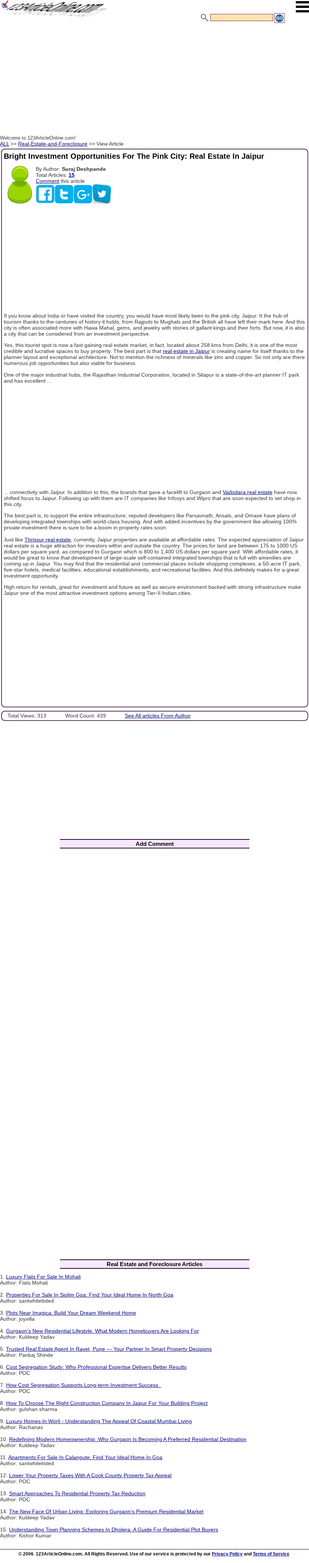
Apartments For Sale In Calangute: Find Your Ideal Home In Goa (85, 1457)
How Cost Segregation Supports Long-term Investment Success (83, 1385)
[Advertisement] (154, 80)
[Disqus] (154, 953)
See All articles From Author (158, 716)
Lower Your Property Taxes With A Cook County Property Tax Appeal (90, 1475)
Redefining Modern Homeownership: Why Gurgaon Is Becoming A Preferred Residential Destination (127, 1439)
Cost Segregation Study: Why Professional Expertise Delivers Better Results (96, 1367)
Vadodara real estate (247, 492)
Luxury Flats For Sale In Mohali (43, 1277)
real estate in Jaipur (186, 351)
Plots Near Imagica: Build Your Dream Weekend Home (71, 1313)
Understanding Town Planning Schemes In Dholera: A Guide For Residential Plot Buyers (113, 1530)
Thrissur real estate (47, 540)
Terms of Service (271, 1554)
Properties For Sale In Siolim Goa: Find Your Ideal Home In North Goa (89, 1295)
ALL (4, 144)
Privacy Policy (227, 1554)
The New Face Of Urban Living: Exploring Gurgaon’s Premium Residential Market (106, 1511)
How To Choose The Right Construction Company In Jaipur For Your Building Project (107, 1403)
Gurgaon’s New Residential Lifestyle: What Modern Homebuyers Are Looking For (102, 1331)
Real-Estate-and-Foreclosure (52, 144)
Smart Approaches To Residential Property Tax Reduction (77, 1493)
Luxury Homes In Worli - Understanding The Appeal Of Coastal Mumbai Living (99, 1421)
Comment (47, 181)
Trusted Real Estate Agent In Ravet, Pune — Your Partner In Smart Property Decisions (109, 1349)
